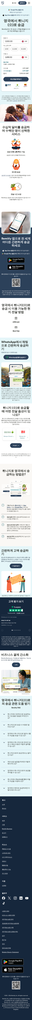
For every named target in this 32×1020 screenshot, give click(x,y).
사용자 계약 (5, 911)
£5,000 (23, 49)
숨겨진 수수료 (6, 175)
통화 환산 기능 (6, 869)
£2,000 (14, 49)
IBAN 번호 (5, 865)
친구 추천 (5, 873)
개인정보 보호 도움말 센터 (10, 931)
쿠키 (3, 944)
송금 (3, 820)
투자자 (4, 808)
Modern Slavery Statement (10, 952)
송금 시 (5, 38)
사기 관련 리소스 (7, 857)
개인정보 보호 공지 (7, 919)
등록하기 (22, 3)
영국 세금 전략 (6, 948)
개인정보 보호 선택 (7, 927)
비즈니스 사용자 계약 (8, 915)
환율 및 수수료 (6, 849)
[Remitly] (2, 3)
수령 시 (5, 54)
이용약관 (15, 100)
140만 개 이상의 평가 (19, 11)
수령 (3, 824)
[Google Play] (16, 260)
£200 (6, 49)
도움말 (4, 885)
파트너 (4, 861)
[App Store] (16, 267)
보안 (3, 936)
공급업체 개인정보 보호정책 (10, 923)
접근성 (4, 940)
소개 (3, 804)
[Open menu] (29, 3)
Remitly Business (7, 829)
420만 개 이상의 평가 (17, 16)
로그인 (14, 3)
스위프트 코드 (6, 853)
